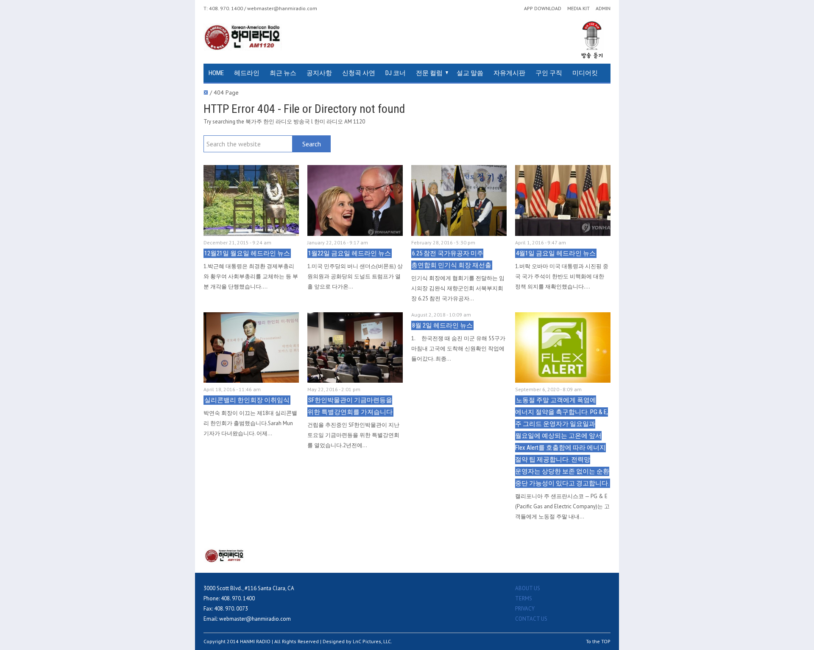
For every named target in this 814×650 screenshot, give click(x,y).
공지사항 (319, 73)
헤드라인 (246, 73)
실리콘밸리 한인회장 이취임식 (247, 400)
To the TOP (598, 641)
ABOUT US (527, 588)
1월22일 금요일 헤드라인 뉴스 (349, 253)
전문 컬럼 (429, 73)
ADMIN (603, 8)
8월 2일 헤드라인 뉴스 (442, 325)
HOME (216, 73)
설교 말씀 (470, 73)
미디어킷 (585, 73)
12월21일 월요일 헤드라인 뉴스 (247, 253)
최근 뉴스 (283, 73)
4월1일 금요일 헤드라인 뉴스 (556, 253)
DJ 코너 (395, 73)
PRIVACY (525, 608)
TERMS (523, 598)
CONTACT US (531, 618)
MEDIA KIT (578, 8)
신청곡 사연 (358, 73)
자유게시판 (509, 73)
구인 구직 (548, 73)
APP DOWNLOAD (542, 8)
